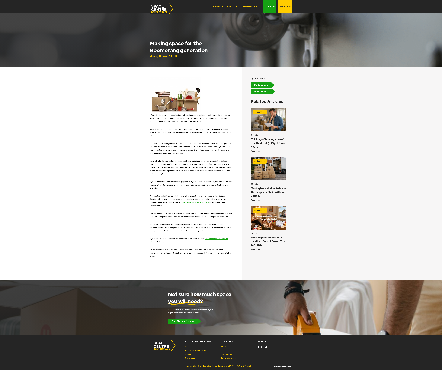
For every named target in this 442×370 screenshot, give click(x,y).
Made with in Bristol (283, 366)
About (223, 347)
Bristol (188, 347)
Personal (232, 6)
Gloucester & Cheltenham (195, 350)
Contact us (285, 6)
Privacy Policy (226, 354)
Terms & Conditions (228, 358)
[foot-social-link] (258, 348)
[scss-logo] (161, 8)
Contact (224, 350)
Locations (269, 6)
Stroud (188, 354)
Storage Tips (250, 6)
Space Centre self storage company (194, 202)
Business (218, 6)
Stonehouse (190, 358)
